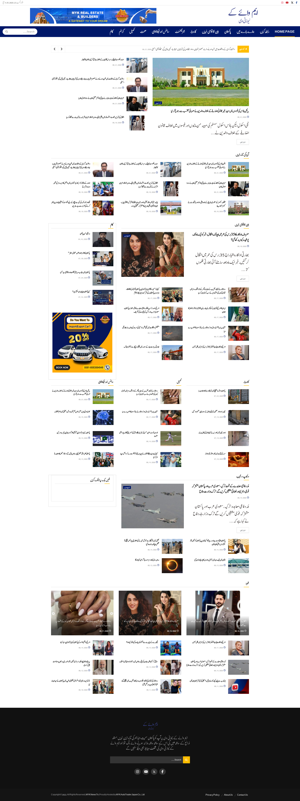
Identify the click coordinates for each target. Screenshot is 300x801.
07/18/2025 (218, 459)
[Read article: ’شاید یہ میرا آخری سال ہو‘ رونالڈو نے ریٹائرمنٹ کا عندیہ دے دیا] (238, 333)
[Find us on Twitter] (292, 2)
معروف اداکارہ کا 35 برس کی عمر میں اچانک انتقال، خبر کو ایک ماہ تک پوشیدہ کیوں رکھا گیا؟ (220, 237)
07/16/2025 (83, 297)
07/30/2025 (83, 258)
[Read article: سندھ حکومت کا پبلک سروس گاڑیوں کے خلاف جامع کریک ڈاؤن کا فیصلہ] (137, 65)
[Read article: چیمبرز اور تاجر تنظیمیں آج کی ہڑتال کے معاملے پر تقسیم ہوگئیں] (238, 417)
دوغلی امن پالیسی (85, 234)
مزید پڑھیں (241, 142)
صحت (143, 31)
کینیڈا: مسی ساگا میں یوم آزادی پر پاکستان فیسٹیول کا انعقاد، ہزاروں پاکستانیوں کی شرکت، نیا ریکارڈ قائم (142, 291)
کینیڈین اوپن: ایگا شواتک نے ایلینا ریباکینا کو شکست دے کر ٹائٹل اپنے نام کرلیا (139, 455)
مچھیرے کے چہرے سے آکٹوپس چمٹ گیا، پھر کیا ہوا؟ (142, 642)
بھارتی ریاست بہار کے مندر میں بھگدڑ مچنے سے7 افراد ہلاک (141, 347)
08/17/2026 (218, 298)
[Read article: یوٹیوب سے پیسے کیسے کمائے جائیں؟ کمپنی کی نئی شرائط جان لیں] (238, 686)
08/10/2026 (83, 690)
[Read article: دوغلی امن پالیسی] (103, 239)
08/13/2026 (83, 459)
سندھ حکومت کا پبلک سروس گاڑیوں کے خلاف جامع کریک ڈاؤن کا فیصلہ (102, 59)
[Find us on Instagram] (282, 2)
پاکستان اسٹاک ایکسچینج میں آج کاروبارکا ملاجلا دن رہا (212, 391)
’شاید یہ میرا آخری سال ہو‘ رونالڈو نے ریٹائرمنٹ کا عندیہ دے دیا (140, 411)
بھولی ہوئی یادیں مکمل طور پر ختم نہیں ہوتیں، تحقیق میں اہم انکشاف (72, 411)
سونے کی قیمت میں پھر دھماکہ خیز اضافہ (215, 453)
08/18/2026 (117, 122)
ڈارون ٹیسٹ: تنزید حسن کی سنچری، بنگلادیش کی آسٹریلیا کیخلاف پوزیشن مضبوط (138, 434)
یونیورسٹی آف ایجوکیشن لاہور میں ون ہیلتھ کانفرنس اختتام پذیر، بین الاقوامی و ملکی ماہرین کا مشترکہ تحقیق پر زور (139, 204)
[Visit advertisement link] (93, 16)
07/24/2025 (83, 277)
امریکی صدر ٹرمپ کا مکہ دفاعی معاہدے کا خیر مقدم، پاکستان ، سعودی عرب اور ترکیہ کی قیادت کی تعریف (141, 310)
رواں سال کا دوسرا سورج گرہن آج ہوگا (147, 560)
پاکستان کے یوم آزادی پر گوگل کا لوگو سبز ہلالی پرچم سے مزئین (73, 432)
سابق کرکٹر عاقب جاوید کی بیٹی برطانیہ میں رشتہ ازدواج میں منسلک (138, 661)
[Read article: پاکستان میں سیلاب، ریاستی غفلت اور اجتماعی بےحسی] (103, 278)
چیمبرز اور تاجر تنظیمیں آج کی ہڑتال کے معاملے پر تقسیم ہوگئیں (209, 411)
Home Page (285, 31)
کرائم (121, 31)
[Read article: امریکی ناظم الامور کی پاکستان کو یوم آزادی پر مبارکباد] (103, 648)
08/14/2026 (83, 438)
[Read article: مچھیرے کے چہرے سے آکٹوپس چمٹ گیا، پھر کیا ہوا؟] (170, 648)
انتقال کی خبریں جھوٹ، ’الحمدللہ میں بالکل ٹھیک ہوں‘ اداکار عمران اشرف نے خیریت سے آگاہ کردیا (95, 117)
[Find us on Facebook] (296, 2)
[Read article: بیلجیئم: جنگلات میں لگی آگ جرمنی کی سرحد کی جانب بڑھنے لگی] (172, 333)
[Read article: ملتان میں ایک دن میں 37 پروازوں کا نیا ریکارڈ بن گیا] (238, 565)
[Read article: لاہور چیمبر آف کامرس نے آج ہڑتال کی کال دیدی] (238, 438)
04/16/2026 (83, 239)
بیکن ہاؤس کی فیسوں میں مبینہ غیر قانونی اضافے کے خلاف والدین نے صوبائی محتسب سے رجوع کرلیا (210, 111)
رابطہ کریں (264, 31)
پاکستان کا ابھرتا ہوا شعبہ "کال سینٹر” (79, 253)
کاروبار (193, 31)
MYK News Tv (92, 794)
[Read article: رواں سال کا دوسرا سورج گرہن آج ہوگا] (172, 565)
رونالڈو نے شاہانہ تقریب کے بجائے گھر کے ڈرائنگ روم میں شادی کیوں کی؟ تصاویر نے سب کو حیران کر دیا (208, 291)
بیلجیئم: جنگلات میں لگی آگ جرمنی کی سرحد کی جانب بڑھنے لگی (140, 327)
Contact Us (242, 795)
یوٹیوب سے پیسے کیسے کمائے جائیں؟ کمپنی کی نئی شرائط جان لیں (208, 681)
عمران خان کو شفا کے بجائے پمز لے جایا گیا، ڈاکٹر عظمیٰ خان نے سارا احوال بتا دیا (210, 49)
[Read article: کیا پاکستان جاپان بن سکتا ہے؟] (103, 297)
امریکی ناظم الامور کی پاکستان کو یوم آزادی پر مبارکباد (75, 642)
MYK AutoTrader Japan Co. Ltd (130, 794)
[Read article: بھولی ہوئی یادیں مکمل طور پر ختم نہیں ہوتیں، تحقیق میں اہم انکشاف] (103, 417)
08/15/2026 (83, 417)
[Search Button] (5, 31)
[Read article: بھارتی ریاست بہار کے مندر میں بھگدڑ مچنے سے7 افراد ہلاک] (172, 352)
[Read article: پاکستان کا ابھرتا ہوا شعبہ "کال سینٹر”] (103, 258)
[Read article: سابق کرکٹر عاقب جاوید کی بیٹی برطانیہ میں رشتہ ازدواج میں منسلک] (170, 667)
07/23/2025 (218, 396)
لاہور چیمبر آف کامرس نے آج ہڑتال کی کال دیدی (212, 432)
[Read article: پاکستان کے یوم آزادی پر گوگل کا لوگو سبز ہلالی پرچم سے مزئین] (103, 438)
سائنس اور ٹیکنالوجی (160, 31)
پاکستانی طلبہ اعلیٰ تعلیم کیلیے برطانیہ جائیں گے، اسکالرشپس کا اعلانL (72, 453)
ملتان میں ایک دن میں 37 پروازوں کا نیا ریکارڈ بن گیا (210, 560)
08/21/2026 (242, 117)
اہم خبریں (158, 103)
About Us (228, 795)
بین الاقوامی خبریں (210, 31)
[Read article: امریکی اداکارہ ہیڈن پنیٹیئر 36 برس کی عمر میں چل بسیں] (238, 352)
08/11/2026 (218, 686)
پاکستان (227, 31)
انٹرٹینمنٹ (180, 31)
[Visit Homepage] (243, 15)
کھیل (132, 31)
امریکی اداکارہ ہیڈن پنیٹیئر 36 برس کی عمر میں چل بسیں (209, 347)
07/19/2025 (218, 417)
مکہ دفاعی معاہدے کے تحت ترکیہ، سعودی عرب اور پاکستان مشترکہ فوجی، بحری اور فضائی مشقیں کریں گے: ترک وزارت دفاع (220, 489)
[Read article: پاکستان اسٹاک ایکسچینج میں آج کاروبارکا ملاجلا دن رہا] (238, 396)
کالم (111, 31)
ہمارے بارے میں (245, 31)
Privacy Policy (213, 795)
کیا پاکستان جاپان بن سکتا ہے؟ (81, 292)
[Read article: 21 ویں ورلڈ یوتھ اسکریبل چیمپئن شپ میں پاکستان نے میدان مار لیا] (103, 686)
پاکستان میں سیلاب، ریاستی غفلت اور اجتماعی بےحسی (75, 272)
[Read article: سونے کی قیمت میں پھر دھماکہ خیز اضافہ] (238, 459)
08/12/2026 (152, 565)
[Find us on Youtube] (287, 2)
